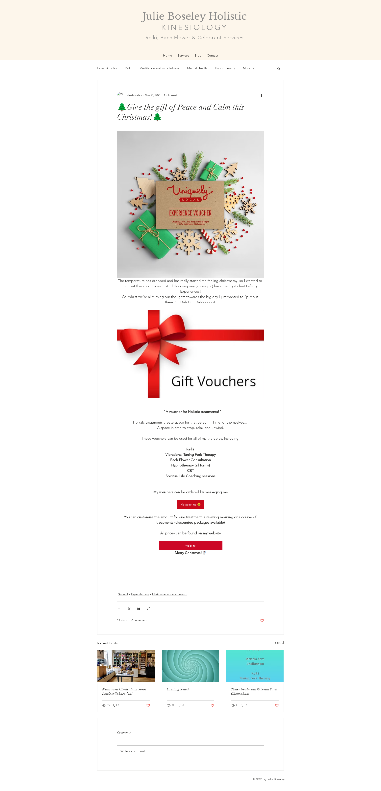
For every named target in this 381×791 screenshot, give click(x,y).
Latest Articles (107, 68)
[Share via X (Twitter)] (129, 608)
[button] (279, 68)
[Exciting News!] (190, 666)
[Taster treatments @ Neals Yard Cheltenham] (255, 666)
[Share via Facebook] (119, 608)
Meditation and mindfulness (159, 68)
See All (279, 642)
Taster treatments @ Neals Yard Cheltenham (254, 691)
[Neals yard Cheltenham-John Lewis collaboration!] (126, 666)
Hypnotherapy (225, 68)
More (246, 68)
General (123, 594)
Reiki (128, 68)
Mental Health (197, 68)
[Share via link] (148, 608)
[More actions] (261, 95)
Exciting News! (178, 689)
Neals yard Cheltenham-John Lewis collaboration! (124, 691)
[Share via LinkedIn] (138, 608)
